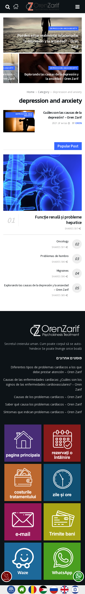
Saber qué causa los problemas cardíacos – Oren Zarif (43, 404)
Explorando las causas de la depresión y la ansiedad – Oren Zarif (51, 76)
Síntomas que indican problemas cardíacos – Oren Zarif (42, 412)
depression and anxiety (63, 28)
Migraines (63, 271)
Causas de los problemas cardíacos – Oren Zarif (48, 397)
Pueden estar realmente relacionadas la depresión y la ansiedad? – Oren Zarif (47, 41)
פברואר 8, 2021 (60, 123)
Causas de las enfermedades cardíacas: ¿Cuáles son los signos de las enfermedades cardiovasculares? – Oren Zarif (42, 384)
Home (30, 92)
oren (78, 123)
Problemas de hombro (55, 256)
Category (43, 92)
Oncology (62, 241)
